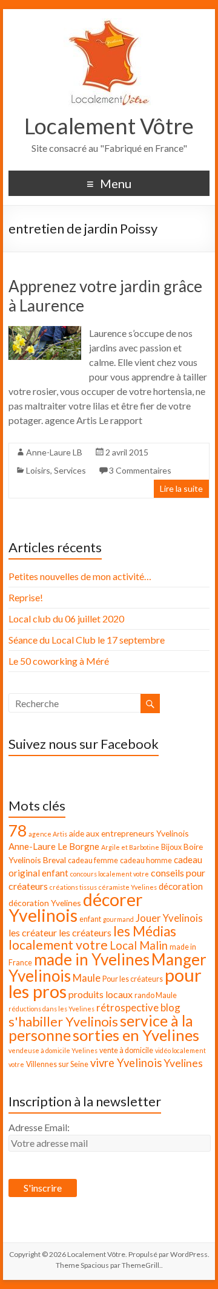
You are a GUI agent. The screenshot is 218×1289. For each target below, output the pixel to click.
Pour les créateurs (132, 979)
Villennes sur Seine (57, 1064)
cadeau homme (146, 860)
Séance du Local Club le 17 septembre (86, 639)
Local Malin (139, 945)
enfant (90, 919)
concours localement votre (109, 874)
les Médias (144, 931)
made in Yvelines (92, 959)
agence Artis (47, 834)
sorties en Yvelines (136, 1035)
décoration (181, 886)
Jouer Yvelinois (169, 918)
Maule (87, 977)
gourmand (118, 919)
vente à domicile (126, 1050)
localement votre (58, 945)
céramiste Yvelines (128, 887)
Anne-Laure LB (54, 452)
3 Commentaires (140, 470)
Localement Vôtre (109, 126)
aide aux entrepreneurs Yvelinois (129, 833)
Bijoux (171, 847)
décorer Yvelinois (75, 907)
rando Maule (155, 995)
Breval (54, 860)
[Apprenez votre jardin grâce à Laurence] (44, 332)
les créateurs (85, 932)
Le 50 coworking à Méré (58, 661)
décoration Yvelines (44, 903)
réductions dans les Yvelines (51, 1009)
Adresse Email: (39, 1127)
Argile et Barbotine (130, 847)
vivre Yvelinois (126, 1062)
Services (70, 470)
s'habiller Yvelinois (63, 1022)
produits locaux (100, 994)
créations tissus (73, 887)
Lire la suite (181, 488)
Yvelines (183, 1063)
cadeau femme (93, 860)
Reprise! (25, 597)
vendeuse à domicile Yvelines (52, 1050)
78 (17, 830)
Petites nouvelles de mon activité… (79, 576)
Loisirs (38, 470)
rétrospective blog (138, 1007)
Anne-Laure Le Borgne (53, 846)
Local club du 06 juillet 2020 (66, 618)
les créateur (32, 932)
